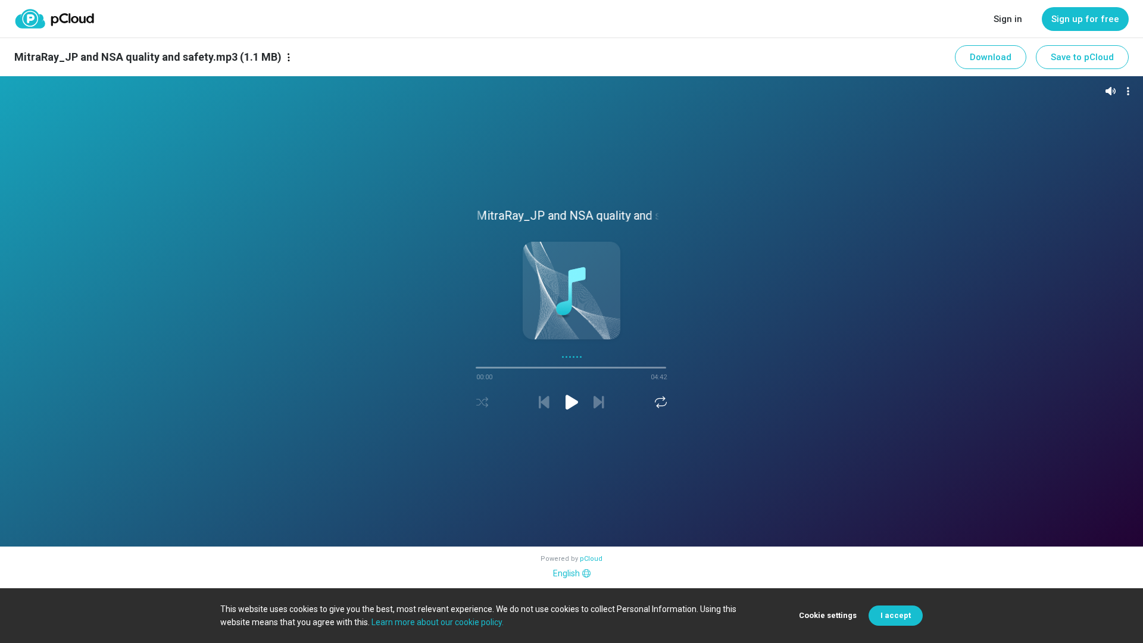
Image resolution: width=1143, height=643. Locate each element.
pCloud (591, 559)
